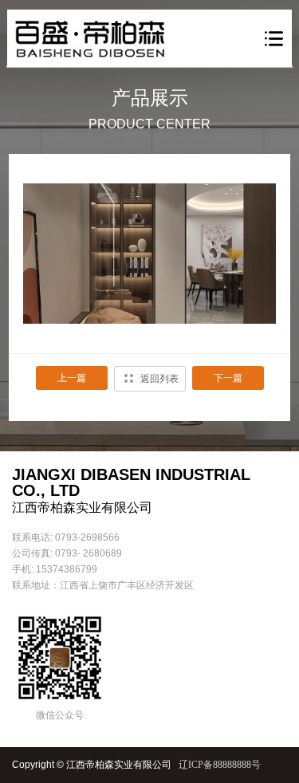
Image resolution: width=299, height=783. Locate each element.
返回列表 (159, 378)
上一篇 (71, 378)
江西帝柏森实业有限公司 (118, 764)
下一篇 (228, 378)
